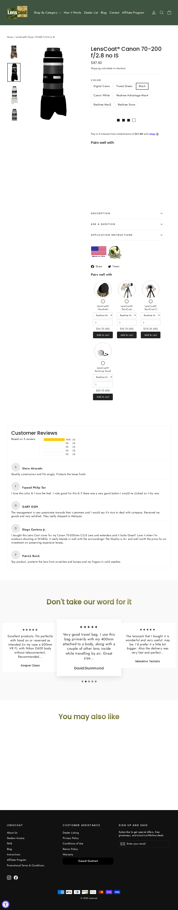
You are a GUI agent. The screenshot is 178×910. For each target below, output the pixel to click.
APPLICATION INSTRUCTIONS (112, 234)
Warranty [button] (68, 854)
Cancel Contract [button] (88, 861)
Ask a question (103, 224)
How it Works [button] (72, 12)
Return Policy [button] (70, 849)
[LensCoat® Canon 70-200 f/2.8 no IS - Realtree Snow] (96, 187)
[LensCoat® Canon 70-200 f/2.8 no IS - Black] (104, 183)
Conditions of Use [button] (73, 843)
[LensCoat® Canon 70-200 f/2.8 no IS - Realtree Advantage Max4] (113, 183)
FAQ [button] (9, 843)
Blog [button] (104, 12)
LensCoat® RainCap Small (103, 369)
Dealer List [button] (91, 12)
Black (142, 86)
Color (96, 80)
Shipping (96, 68)
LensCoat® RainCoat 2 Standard (151, 309)
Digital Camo (102, 86)
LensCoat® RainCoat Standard (127, 309)
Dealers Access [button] (16, 838)
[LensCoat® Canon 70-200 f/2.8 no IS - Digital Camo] (96, 183)
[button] (82, 681)
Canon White (102, 95)
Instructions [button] (13, 854)
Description (100, 213)
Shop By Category (46, 12)
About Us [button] (12, 833)
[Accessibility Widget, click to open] (6, 904)
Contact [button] (114, 12)
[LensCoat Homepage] (17, 12)
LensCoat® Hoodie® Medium (103, 309)
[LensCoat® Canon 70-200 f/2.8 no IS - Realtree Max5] (117, 183)
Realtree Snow (126, 105)
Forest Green (124, 86)
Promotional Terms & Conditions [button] (25, 865)
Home (10, 37)
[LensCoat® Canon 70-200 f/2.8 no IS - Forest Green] (100, 183)
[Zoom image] (51, 83)
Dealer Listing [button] (71, 833)
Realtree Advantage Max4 (132, 95)
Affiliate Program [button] (133, 12)
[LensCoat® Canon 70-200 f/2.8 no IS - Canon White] (109, 183)
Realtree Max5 (102, 105)
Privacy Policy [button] (71, 838)
